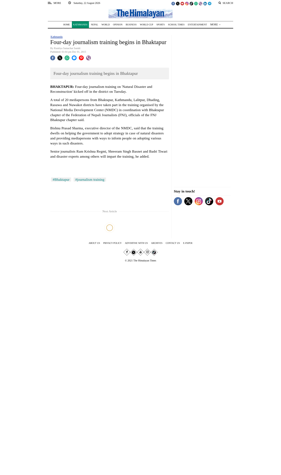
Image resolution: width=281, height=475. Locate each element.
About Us (94, 243)
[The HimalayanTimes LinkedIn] (205, 3)
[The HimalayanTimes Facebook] (173, 3)
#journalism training (89, 179)
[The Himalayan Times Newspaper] (140, 13)
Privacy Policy (112, 243)
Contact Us (173, 243)
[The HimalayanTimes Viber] (200, 3)
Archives (156, 243)
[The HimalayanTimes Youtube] (182, 3)
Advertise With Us (136, 243)
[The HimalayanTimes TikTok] (191, 3)
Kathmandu (57, 36)
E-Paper (187, 243)
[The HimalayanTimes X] (178, 3)
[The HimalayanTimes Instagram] (187, 3)
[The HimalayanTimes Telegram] (209, 3)
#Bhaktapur (61, 179)
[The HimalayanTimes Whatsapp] (196, 3)
